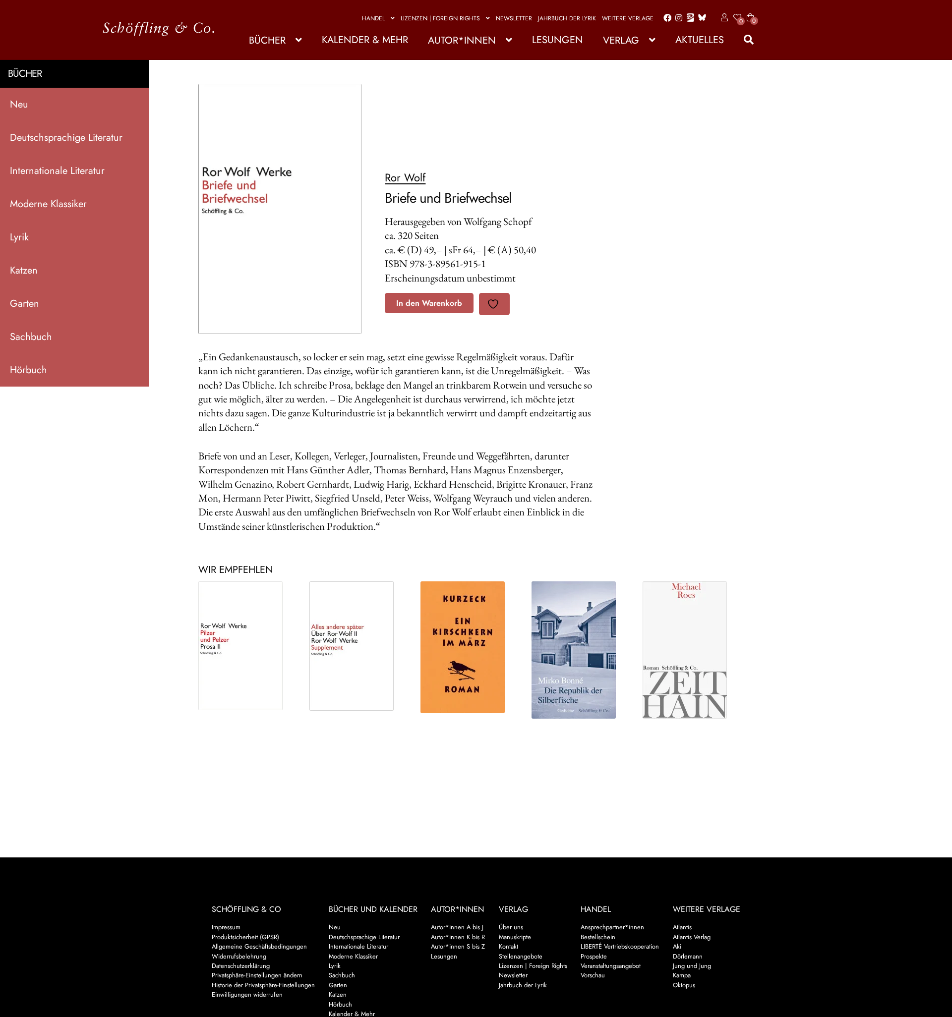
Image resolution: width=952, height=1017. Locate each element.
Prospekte (594, 956)
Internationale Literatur (57, 171)
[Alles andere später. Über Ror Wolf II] (356, 646)
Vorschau (593, 975)
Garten (24, 303)
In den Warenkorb (429, 303)
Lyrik (19, 237)
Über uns (511, 927)
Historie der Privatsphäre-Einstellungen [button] (263, 985)
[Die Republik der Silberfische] (579, 650)
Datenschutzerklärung (241, 965)
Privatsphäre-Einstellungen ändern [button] (257, 975)
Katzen (24, 270)
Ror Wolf (405, 177)
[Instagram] (677, 18)
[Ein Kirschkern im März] (467, 647)
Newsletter (514, 18)
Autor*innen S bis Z (458, 946)
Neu (19, 104)
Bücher (267, 40)
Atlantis (682, 927)
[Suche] (744, 40)
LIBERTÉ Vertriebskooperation (620, 946)
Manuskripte (515, 937)
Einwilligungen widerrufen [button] (247, 994)
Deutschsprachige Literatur (66, 137)
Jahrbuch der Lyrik (567, 18)
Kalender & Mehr (365, 40)
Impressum (226, 927)
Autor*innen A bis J (457, 927)
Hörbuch (28, 370)
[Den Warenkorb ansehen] (750, 11)
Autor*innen (462, 40)
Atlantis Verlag (692, 937)
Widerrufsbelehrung (239, 956)
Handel (373, 18)
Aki (677, 946)
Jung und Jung (692, 965)
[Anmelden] (722, 17)
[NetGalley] (688, 18)
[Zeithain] (690, 650)
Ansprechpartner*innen (612, 927)
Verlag (621, 40)
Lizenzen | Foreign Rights (440, 18)
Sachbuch (31, 337)
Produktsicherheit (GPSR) (245, 937)
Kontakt (508, 946)
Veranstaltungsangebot (611, 965)
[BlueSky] (700, 18)
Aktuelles (699, 40)
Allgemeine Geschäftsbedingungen (259, 946)
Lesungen (557, 40)
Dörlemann (688, 956)
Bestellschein (598, 937)
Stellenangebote (520, 956)
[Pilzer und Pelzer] (245, 645)
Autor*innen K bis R (458, 937)
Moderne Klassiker (48, 204)
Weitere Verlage (628, 18)
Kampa (682, 975)
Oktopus (684, 985)
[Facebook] (665, 18)
